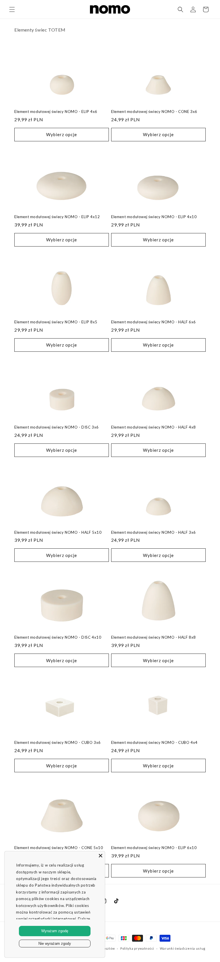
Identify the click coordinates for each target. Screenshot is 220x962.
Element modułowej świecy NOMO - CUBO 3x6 (57, 742)
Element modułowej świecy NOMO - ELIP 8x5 (55, 322)
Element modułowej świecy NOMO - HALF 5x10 (58, 532)
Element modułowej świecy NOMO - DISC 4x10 (57, 637)
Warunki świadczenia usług (183, 948)
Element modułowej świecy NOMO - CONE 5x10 (58, 847)
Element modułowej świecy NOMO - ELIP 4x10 (154, 216)
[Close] (100, 856)
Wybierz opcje (61, 134)
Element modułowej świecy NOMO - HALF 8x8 (153, 637)
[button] (12, 9)
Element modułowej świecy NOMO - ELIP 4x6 (55, 111)
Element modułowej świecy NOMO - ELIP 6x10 (154, 847)
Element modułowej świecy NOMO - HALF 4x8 (153, 427)
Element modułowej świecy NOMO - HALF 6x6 (153, 322)
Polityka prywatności (137, 948)
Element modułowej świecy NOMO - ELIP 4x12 (57, 216)
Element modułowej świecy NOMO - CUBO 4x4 (154, 742)
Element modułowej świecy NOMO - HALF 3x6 (153, 532)
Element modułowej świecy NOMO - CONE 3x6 (154, 111)
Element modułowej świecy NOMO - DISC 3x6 (56, 427)
